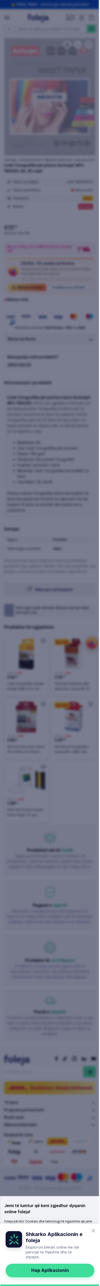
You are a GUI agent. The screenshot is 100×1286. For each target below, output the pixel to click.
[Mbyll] (93, 1231)
